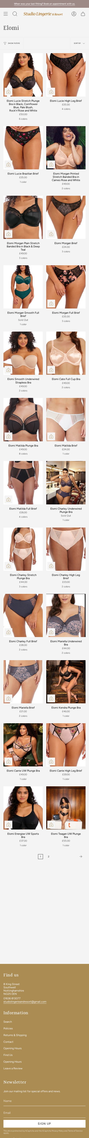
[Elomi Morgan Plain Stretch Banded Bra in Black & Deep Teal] (23, 217)
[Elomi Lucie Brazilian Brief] (23, 147)
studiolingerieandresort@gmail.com (24, 1001)
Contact (8, 1041)
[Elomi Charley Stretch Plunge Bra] (23, 549)
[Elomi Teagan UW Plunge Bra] (66, 808)
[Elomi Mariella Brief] (23, 681)
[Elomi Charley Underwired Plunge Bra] (66, 482)
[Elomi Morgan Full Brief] (66, 286)
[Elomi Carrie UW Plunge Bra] (23, 744)
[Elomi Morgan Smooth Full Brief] (23, 286)
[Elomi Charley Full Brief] (23, 615)
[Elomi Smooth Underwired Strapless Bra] (23, 353)
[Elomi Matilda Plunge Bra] (23, 419)
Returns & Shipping (15, 1035)
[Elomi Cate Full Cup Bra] (66, 353)
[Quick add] (8, 91)
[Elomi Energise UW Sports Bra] (23, 808)
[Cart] (82, 14)
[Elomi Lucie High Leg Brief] (66, 74)
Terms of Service (75, 1131)
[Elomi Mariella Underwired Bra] (66, 615)
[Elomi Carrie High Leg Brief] (66, 744)
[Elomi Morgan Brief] (66, 217)
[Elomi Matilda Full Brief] (23, 482)
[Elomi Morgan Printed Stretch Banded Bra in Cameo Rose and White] (66, 147)
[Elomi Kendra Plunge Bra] (66, 681)
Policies (8, 1028)
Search (7, 1021)
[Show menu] (5, 14)
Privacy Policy (58, 1131)
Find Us (8, 1055)
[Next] (68, 856)
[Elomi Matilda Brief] (66, 419)
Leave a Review (12, 1068)
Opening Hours (12, 1048)
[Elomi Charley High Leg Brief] (66, 549)
